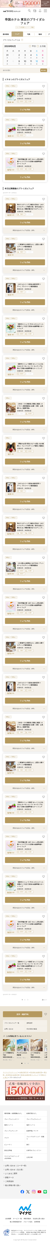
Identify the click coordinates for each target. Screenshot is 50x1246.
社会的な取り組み (39, 1218)
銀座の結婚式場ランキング (30, 1075)
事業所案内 (27, 1218)
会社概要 (8, 1218)
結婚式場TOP (23, 1072)
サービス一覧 (17, 1218)
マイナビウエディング (10, 1072)
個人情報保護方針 (16, 1222)
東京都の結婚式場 (36, 1072)
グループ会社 (28, 1222)
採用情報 (37, 1222)
